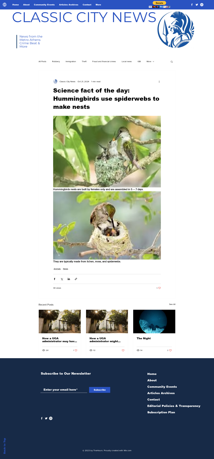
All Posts (42, 61)
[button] (159, 4)
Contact (153, 399)
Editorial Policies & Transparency (173, 405)
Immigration (71, 61)
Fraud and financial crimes (104, 61)
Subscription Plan (161, 412)
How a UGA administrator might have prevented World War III (105, 340)
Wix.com (127, 450)
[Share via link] (76, 279)
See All (172, 304)
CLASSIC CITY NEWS (84, 17)
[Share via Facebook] (54, 279)
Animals (57, 269)
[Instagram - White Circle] (201, 4)
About (152, 380)
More (149, 61)
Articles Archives (161, 393)
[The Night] (154, 321)
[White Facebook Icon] (41, 418)
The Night (144, 338)
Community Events (162, 386)
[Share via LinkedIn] (68, 279)
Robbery (56, 61)
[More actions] (159, 81)
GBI (139, 61)
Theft (84, 61)
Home (151, 373)
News (65, 269)
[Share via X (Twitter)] (61, 279)
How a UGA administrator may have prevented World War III (59, 340)
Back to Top (4, 446)
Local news (127, 61)
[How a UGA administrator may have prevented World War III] (60, 321)
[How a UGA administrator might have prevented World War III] (107, 321)
